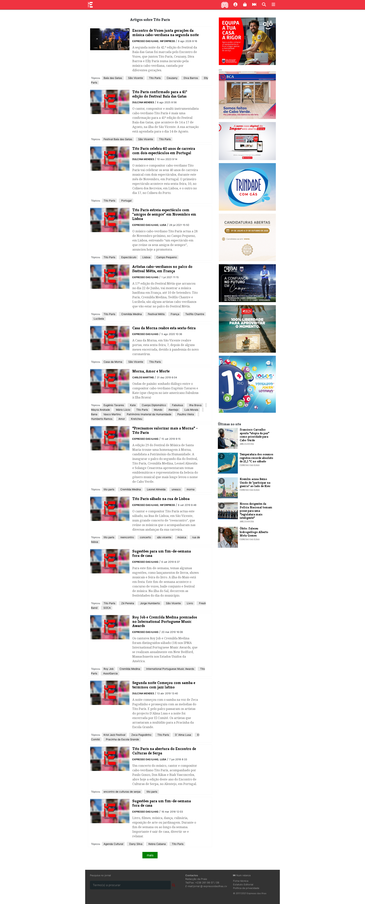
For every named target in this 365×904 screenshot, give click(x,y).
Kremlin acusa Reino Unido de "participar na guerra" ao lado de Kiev (255, 482)
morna (190, 489)
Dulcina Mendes (143, 102)
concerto (145, 537)
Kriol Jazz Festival (114, 734)
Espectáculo (128, 257)
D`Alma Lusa (182, 734)
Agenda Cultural (113, 843)
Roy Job (108, 668)
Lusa (163, 225)
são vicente (163, 537)
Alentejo (173, 409)
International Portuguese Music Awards (169, 668)
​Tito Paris (164, 139)
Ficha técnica (240, 880)
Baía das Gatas (113, 77)
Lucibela (99, 318)
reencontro (127, 537)
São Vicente (135, 77)
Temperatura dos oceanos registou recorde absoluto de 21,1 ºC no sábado (256, 457)
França (174, 314)
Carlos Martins (143, 377)
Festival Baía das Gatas (118, 139)
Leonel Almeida (156, 489)
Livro (189, 603)
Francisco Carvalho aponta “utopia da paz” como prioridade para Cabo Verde (254, 435)
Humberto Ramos (101, 418)
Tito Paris (154, 77)
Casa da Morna (113, 361)
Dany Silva (135, 843)
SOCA (107, 607)
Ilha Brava (195, 405)
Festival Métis (156, 314)
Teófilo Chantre (194, 314)
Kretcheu (136, 418)
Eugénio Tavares (114, 405)
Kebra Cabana (157, 843)
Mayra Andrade (100, 409)
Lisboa (146, 257)
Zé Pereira (127, 603)
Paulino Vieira (185, 414)
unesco (176, 489)
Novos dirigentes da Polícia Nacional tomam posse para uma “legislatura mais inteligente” (256, 511)
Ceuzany (172, 77)
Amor (121, 418)
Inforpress (167, 41)
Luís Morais (191, 409)
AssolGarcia (110, 673)
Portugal (126, 200)
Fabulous (177, 405)
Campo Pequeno (166, 257)
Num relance (243, 875)
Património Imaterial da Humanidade (148, 414)
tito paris (109, 489)
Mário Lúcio (122, 409)
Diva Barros (190, 77)
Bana (94, 414)
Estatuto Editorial (243, 884)
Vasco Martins (112, 414)
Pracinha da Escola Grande (122, 739)
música (181, 537)
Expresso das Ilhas (145, 41)
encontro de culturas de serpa (122, 791)
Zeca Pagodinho (141, 734)
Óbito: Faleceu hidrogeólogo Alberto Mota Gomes (254, 531)
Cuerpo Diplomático (153, 405)
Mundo (157, 409)
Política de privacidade (246, 888)
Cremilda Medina (131, 314)
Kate (132, 405)
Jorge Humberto (149, 603)
